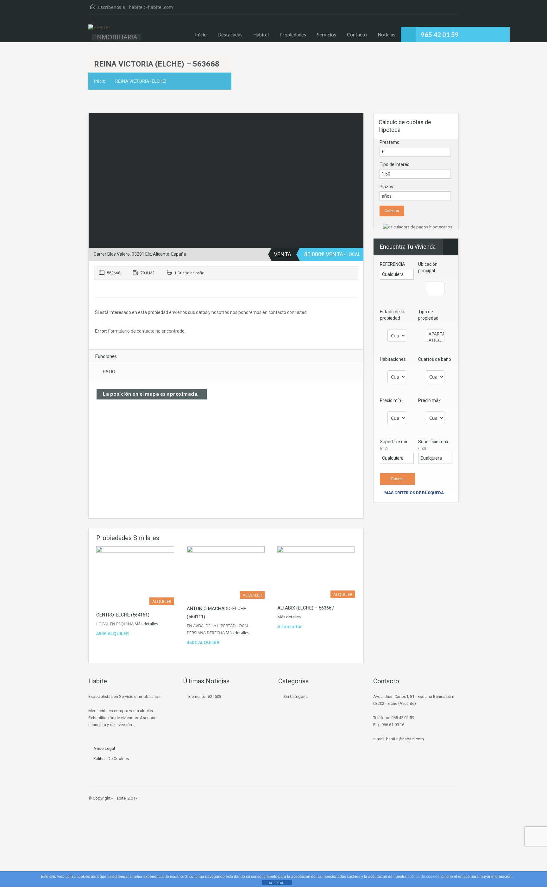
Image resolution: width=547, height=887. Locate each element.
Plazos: (387, 186)
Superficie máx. (433, 444)
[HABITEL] (99, 30)
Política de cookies (111, 758)
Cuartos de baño (434, 359)
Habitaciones (393, 359)
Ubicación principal (427, 267)
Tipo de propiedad (428, 315)
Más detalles (147, 624)
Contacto (357, 34)
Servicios (326, 34)
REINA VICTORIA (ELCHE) (140, 81)
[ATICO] (435, 340)
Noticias (386, 34)
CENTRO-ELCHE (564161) (122, 615)
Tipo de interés (394, 164)
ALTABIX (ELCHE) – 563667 (305, 608)
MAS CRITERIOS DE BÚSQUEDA (413, 492)
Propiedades (293, 34)
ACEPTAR (277, 883)
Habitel (261, 34)
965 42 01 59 (440, 34)
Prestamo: (390, 142)
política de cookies (423, 876)
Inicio (201, 34)
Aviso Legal (104, 748)
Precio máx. (430, 400)
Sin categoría (295, 696)
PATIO (109, 371)
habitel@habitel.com (151, 7)
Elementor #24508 (204, 696)
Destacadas (229, 34)
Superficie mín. (395, 444)
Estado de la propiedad (392, 315)
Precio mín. (391, 400)
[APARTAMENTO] (435, 334)
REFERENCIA (392, 264)
